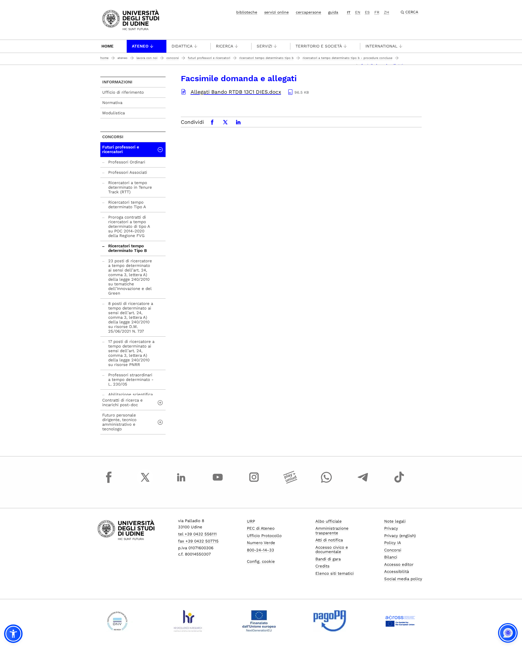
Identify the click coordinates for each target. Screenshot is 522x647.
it (348, 12)
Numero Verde (261, 542)
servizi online (276, 12)
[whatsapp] (326, 482)
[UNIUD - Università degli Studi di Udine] (130, 19)
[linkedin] (181, 482)
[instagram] (254, 482)
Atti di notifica (329, 540)
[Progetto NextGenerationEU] (259, 621)
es (367, 12)
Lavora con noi (146, 58)
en (357, 12)
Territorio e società (319, 46)
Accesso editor (399, 564)
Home (107, 46)
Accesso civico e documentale (331, 549)
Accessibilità (396, 571)
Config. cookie (261, 561)
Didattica (182, 46)
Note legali (395, 521)
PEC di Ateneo (261, 528)
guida (333, 12)
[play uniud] (290, 482)
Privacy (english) (400, 535)
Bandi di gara (328, 559)
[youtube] (217, 482)
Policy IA (392, 542)
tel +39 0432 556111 (197, 534)
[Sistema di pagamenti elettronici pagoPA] (330, 621)
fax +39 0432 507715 (198, 541)
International (381, 46)
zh (386, 12)
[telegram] (363, 482)
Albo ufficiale (328, 521)
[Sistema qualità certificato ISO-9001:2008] (117, 621)
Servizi (264, 46)
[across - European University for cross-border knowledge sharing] (400, 621)
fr (376, 12)
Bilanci (390, 557)
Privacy (391, 528)
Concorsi (172, 58)
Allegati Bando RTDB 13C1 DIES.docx (236, 92)
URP (251, 521)
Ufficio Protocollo (264, 535)
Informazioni (117, 82)
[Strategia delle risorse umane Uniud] (188, 621)
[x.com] (145, 482)
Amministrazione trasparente (332, 530)
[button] (13, 634)
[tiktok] (399, 482)
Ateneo (140, 46)
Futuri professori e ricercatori (209, 58)
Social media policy (403, 578)
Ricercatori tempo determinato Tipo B (266, 58)
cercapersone (308, 12)
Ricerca (224, 46)
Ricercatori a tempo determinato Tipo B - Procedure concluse (347, 58)
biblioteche (246, 12)
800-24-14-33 (260, 550)
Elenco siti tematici (334, 573)
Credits (322, 566)
